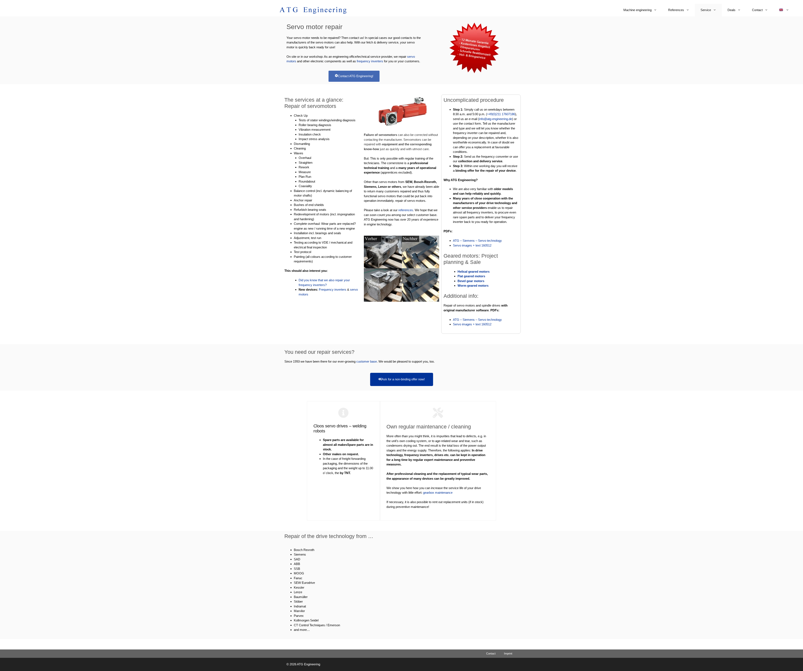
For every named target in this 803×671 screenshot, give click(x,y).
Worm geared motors (473, 285)
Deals (731, 10)
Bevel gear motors (471, 281)
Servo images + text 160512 (472, 245)
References (676, 10)
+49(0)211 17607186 (501, 114)
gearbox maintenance (438, 492)
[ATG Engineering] (313, 10)
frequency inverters (370, 61)
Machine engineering (637, 10)
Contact (757, 10)
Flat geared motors (471, 276)
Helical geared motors (474, 271)
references (405, 210)
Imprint (508, 653)
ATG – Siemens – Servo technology (477, 240)
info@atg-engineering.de (495, 119)
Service (706, 10)
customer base (366, 361)
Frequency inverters (333, 289)
